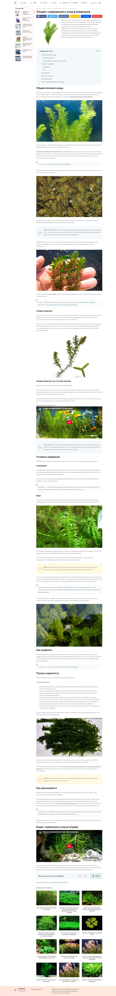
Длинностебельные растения (70, 8)
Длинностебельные (62, 882)
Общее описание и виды (48, 55)
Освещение (46, 67)
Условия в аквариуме (47, 64)
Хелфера (41, 814)
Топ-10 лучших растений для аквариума (59, 164)
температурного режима (64, 587)
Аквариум (49, 8)
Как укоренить (45, 73)
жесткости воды (78, 587)
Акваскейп (41, 487)
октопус (46, 814)
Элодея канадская (48, 58)
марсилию (49, 305)
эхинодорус (91, 302)
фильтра (84, 590)
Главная (38, 8)
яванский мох (73, 305)
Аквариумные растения (57, 8)
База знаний (43, 8)
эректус (51, 814)
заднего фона (96, 590)
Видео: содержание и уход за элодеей (52, 82)
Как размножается (46, 79)
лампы (90, 590)
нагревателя (78, 590)
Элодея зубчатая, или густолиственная (54, 61)
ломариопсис (84, 302)
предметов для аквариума (66, 590)
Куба (64, 814)
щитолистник (42, 305)
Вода (44, 70)
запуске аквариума (43, 592)
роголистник (57, 305)
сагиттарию (64, 305)
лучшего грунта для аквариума (69, 667)
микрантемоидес (71, 814)
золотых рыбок (43, 708)
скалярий (52, 708)
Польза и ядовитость (47, 76)
